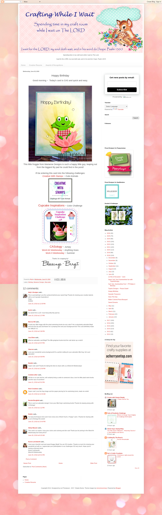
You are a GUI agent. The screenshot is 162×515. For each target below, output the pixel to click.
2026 (109, 233)
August (111, 269)
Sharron (31, 349)
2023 (109, 241)
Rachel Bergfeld (33, 400)
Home (23, 65)
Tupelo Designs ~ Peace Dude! (118, 288)
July (110, 271)
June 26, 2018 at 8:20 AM (36, 435)
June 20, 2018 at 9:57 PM (36, 343)
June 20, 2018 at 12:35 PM (36, 304)
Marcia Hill (31, 322)
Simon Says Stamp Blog (115, 429)
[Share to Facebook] (62, 279)
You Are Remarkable (123, 439)
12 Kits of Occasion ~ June (116, 277)
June (110, 274)
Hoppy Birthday (113, 291)
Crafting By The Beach (115, 437)
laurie (30, 310)
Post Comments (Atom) (39, 467)
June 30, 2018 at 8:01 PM (36, 455)
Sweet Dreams (113, 302)
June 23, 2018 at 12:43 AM (36, 394)
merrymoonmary (102, 488)
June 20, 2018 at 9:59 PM (36, 357)
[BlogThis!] (58, 279)
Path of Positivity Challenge (116, 413)
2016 (109, 323)
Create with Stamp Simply (116, 397)
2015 (109, 326)
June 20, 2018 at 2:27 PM (36, 315)
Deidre (30, 414)
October (111, 263)
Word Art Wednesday (52, 250)
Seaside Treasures (114, 294)
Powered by (117, 97)
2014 (109, 329)
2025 (109, 236)
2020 (109, 250)
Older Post (93, 463)
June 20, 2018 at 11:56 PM (36, 368)
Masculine (48, 282)
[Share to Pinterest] (64, 279)
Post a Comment (31, 459)
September (112, 266)
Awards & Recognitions (54, 65)
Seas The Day (112, 297)
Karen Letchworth (34, 442)
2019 (109, 252)
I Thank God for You (123, 399)
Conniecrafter (33, 375)
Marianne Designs (39, 282)
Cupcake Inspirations (51, 205)
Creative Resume (35, 65)
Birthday (30, 282)
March (111, 311)
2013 (109, 331)
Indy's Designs (33, 292)
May (110, 306)
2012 (109, 334)
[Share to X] (60, 279)
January (111, 317)
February (112, 314)
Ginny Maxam (32, 428)
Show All (137, 468)
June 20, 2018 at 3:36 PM (36, 331)
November (112, 260)
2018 (109, 255)
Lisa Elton (31, 337)
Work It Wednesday (55, 253)
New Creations (33, 389)
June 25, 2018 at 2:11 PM (36, 408)
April (110, 308)
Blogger (118, 488)
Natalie (30, 363)
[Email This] (55, 279)
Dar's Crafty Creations (115, 453)
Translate (121, 109)
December (112, 258)
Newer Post (27, 463)
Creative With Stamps (52, 176)
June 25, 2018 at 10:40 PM (36, 421)
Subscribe (122, 90)
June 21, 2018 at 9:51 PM (36, 382)
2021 (109, 247)
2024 (109, 239)
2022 (109, 244)
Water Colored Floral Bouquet (117, 299)
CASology (56, 246)
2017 (109, 320)
